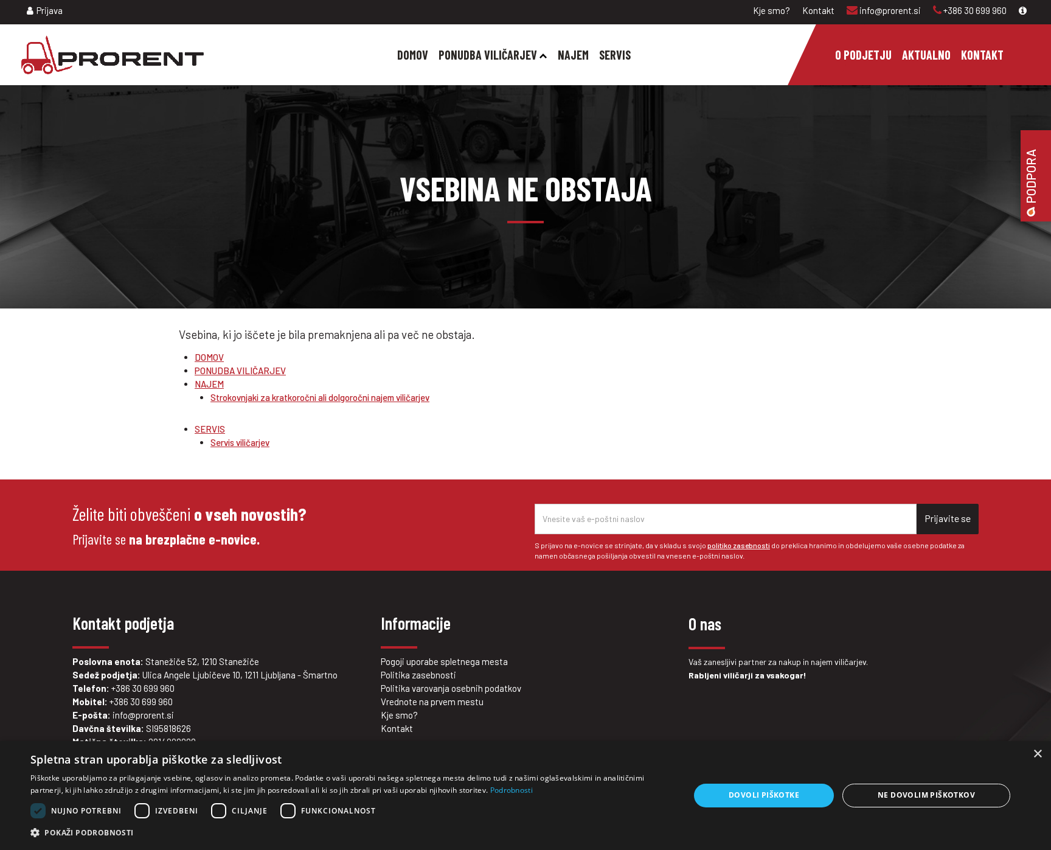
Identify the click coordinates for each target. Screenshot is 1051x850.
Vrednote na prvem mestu (432, 701)
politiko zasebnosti (738, 545)
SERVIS (210, 428)
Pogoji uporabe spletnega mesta (444, 661)
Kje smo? (771, 10)
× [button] (1037, 754)
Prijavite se (947, 518)
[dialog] (525, 795)
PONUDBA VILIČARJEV (240, 370)
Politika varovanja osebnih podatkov (451, 688)
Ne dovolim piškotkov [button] (926, 795)
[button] (350, 833)
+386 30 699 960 (974, 10)
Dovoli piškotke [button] (764, 795)
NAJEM (209, 383)
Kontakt (818, 10)
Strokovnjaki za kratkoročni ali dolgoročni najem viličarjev (319, 397)
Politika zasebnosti (418, 674)
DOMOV (209, 357)
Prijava (49, 10)
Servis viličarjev (239, 442)
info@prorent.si (889, 10)
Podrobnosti (511, 790)
